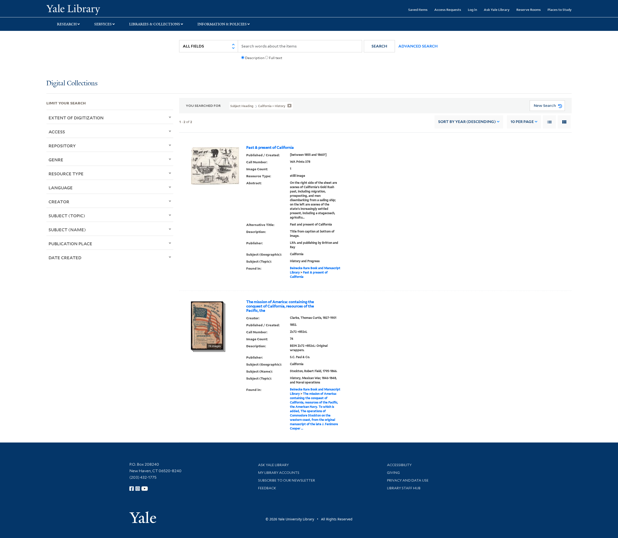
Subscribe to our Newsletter (286, 480)
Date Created (65, 257)
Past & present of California (270, 147)
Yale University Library (85, 9)
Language (61, 188)
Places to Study (560, 9)
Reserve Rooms (528, 9)
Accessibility (399, 465)
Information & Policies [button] (222, 24)
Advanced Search (418, 46)
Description (254, 58)
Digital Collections (72, 83)
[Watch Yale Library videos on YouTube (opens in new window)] (144, 488)
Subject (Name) (67, 229)
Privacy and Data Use (407, 480)
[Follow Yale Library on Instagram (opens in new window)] (137, 488)
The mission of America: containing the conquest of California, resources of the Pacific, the (280, 306)
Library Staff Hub (404, 488)
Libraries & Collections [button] (154, 24)
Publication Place (70, 243)
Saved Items (418, 9)
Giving (393, 473)
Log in (472, 9)
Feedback (267, 488)
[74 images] (207, 325)
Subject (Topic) (67, 215)
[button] (379, 46)
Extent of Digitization (76, 118)
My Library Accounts (278, 473)
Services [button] (103, 24)
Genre (56, 160)
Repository (62, 146)
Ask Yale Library (497, 9)
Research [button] (67, 24)
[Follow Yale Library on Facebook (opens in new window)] (131, 488)
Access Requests (447, 9)
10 (522, 121)
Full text (275, 58)
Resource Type (66, 174)
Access (57, 132)
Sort (467, 121)
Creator (59, 201)
